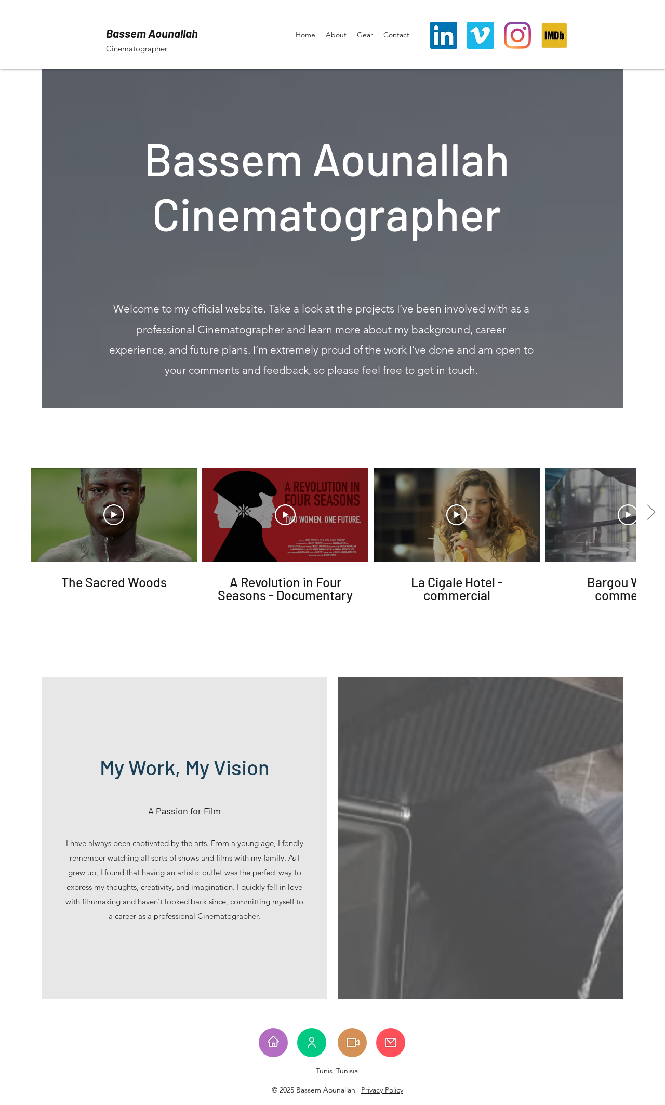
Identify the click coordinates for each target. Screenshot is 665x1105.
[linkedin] (443, 35)
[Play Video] (113, 514)
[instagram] (517, 35)
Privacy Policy (382, 1090)
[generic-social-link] (554, 35)
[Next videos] (650, 513)
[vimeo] (480, 35)
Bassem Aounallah (152, 33)
